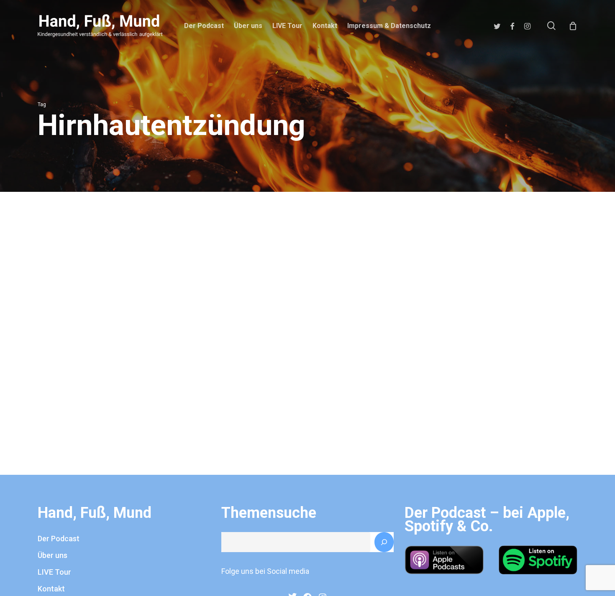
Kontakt (51, 588)
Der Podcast (58, 538)
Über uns (52, 555)
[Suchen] (384, 542)
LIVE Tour (54, 572)
